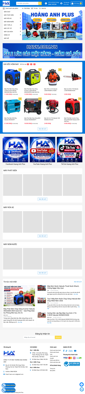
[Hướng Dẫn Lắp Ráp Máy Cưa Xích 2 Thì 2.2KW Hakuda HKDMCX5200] (42, 315)
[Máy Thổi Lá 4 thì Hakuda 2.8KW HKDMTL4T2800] (52, 77)
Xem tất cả (42, 129)
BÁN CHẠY (7, 12)
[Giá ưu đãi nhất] (42, 50)
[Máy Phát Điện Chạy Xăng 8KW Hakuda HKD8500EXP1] (32, 106)
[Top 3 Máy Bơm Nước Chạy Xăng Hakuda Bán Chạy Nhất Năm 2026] (42, 300)
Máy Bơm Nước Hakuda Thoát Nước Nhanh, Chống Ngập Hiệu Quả (63, 287)
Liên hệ (43, 8)
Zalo (71, 351)
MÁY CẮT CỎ (8, 28)
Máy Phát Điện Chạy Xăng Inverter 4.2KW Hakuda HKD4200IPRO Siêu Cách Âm (31, 90)
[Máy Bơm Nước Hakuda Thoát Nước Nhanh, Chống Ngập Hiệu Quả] (42, 288)
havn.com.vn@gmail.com (16, 374)
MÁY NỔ (6, 38)
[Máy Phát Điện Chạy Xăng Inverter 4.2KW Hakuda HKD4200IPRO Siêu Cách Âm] (32, 77)
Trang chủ (52, 368)
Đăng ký (58, 337)
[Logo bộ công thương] (71, 364)
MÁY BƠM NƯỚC (9, 21)
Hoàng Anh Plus (19, 392)
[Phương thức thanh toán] (72, 358)
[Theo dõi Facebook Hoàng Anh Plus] (63, 351)
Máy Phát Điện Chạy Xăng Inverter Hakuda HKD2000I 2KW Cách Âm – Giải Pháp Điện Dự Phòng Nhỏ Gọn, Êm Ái (19, 311)
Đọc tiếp (20, 322)
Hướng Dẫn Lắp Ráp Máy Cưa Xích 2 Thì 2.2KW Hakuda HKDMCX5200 (61, 314)
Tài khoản (66, 2)
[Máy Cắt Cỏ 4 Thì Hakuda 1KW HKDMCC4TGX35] (52, 106)
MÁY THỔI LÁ (8, 25)
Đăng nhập (66, 4)
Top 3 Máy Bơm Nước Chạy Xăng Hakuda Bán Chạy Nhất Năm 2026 (64, 300)
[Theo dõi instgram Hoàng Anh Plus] (75, 351)
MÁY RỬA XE (8, 18)
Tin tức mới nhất (10, 282)
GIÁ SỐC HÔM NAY (11, 64)
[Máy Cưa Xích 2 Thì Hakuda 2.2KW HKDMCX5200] (72, 77)
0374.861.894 (43, 370)
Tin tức (36, 8)
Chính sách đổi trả (54, 360)
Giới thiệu (27, 8)
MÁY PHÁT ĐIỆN (9, 15)
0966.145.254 (52, 4)
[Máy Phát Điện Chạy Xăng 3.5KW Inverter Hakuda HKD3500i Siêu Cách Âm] (12, 77)
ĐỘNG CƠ (7, 35)
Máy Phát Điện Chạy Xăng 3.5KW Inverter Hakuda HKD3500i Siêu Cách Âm (11, 90)
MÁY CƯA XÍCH (8, 31)
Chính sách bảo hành (55, 350)
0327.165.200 (43, 364)
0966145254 (13, 371)
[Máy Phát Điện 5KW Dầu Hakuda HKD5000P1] (12, 106)
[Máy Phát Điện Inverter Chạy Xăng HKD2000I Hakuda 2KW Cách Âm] (72, 106)
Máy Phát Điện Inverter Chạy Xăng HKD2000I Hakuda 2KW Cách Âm (71, 119)
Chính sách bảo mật (55, 362)
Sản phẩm (52, 370)
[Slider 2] (52, 25)
